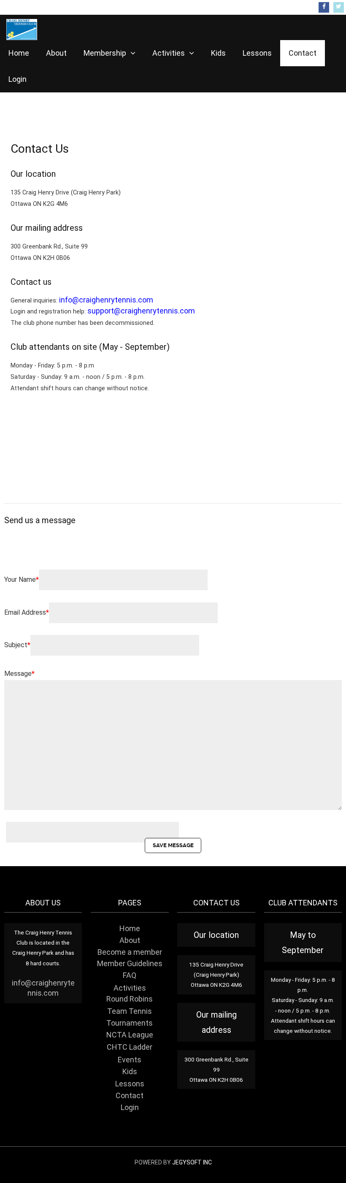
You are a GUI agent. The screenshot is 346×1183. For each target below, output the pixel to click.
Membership (106, 53)
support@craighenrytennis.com (141, 310)
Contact (302, 53)
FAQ (129, 975)
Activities (169, 53)
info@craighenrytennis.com (106, 299)
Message (19, 674)
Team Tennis (129, 1011)
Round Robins (129, 999)
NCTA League (129, 1035)
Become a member (129, 952)
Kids (218, 53)
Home (18, 53)
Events (129, 1060)
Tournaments (129, 1023)
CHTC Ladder (129, 1047)
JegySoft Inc (192, 1162)
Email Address (26, 612)
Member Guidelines (129, 963)
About (56, 53)
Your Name (21, 579)
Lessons (257, 53)
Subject (17, 645)
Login (17, 79)
